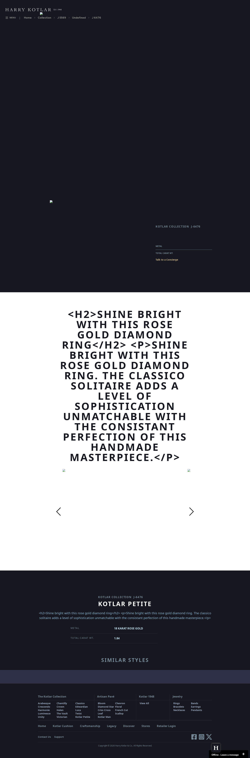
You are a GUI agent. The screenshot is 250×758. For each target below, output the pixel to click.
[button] (58, 511)
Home (28, 17)
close (243, 754)
